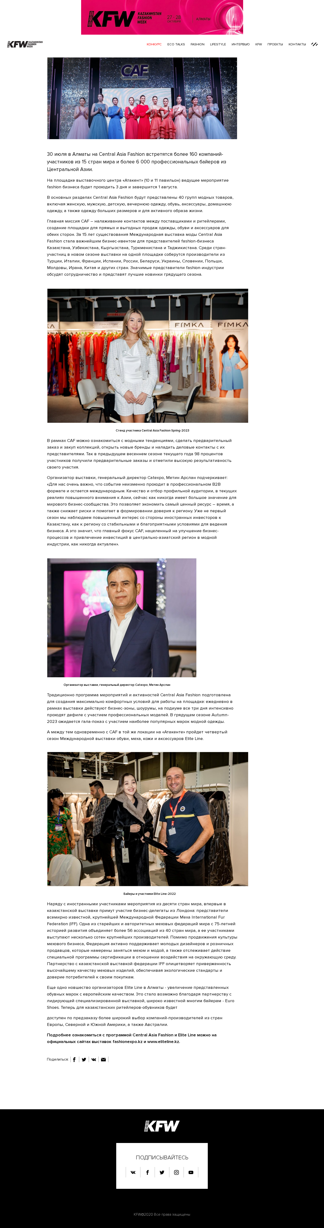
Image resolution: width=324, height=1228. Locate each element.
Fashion (197, 44)
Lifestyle (218, 44)
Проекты (275, 44)
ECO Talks (176, 44)
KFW (258, 44)
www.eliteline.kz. (163, 1041)
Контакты (297, 44)
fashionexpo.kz (128, 1041)
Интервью (241, 44)
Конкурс (154, 44)
